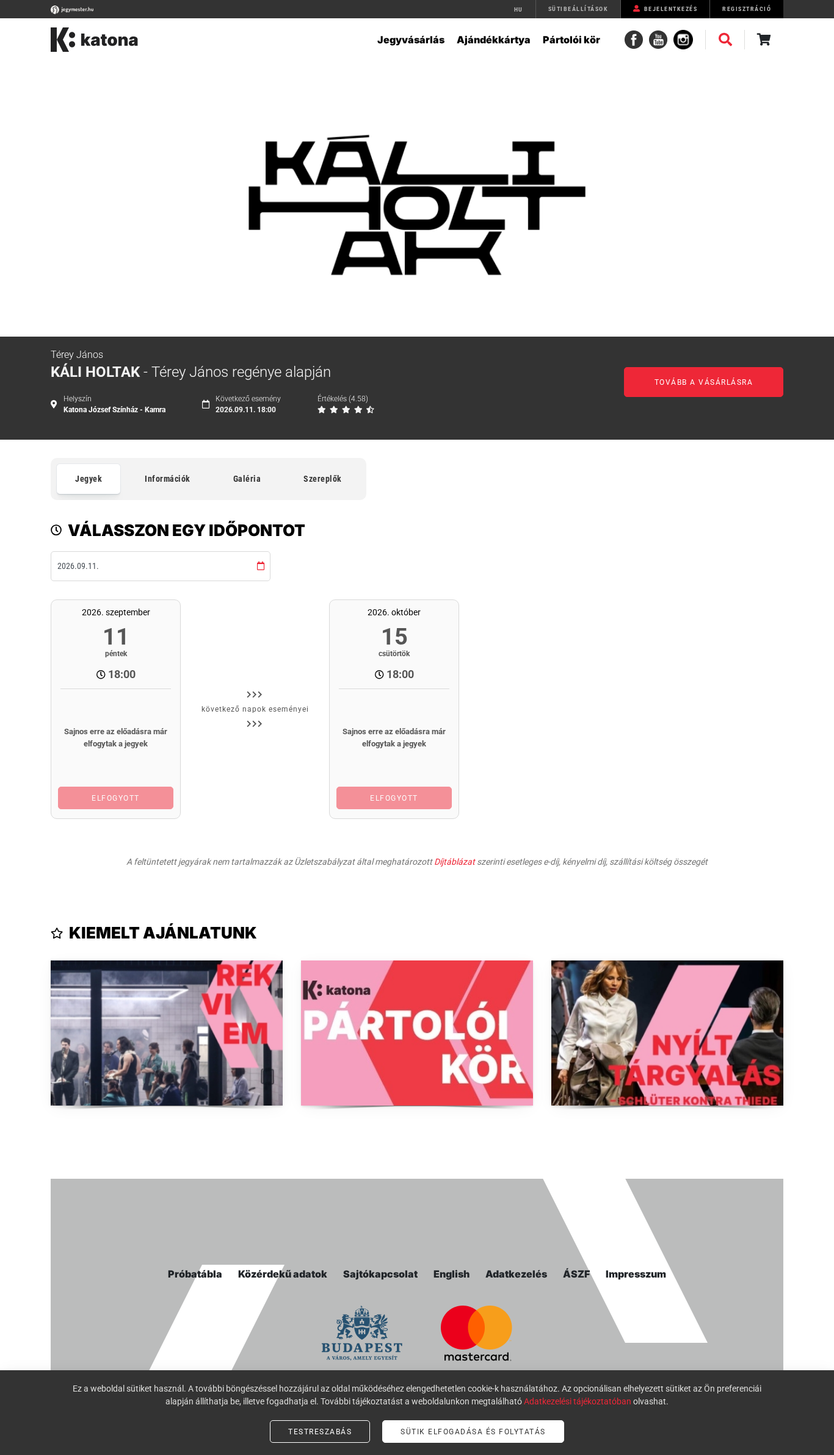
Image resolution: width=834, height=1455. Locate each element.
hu (518, 9)
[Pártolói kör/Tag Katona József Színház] (417, 1033)
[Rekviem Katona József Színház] (167, 1033)
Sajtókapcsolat (380, 1274)
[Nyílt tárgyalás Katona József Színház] (667, 1033)
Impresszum (636, 1274)
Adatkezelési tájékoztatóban (577, 1401)
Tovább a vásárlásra (704, 382)
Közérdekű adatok (282, 1274)
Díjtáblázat (454, 862)
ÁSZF (576, 1274)
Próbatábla (195, 1274)
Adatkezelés (516, 1274)
